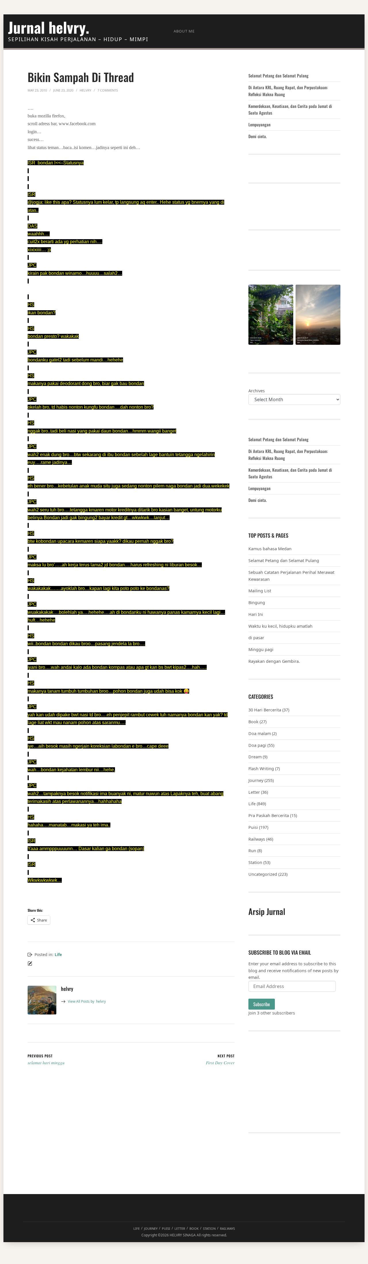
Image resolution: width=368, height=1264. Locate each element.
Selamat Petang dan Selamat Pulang (278, 76)
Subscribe (261, 1004)
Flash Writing (261, 768)
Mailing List (259, 590)
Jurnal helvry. (48, 27)
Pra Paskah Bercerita (268, 815)
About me (184, 31)
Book (253, 721)
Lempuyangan (259, 124)
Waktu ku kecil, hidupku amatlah (280, 626)
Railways (256, 839)
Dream (255, 756)
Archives (256, 390)
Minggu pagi (260, 649)
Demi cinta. (257, 136)
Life (58, 954)
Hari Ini (255, 614)
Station (255, 862)
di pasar (256, 637)
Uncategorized (262, 874)
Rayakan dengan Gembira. (274, 661)
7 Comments (107, 90)
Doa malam (259, 733)
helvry (87, 1001)
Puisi (253, 827)
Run (252, 850)
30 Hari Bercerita (264, 710)
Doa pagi (257, 745)
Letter (254, 792)
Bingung (256, 602)
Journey (255, 780)
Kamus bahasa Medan (270, 548)
